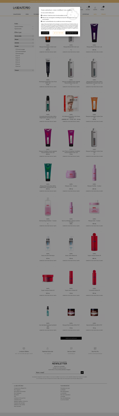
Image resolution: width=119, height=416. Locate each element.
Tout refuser (59, 33)
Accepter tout (72, 33)
